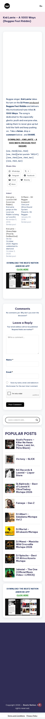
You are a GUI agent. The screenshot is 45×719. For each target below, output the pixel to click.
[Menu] (41, 6)
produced (34, 102)
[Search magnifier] (37, 420)
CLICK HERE (22, 269)
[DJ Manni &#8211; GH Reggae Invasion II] (28, 209)
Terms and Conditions (16, 716)
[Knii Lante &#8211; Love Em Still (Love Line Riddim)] (13, 211)
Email (9, 372)
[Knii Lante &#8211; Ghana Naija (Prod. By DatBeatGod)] (13, 242)
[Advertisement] (22, 65)
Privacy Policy (31, 716)
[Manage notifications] (40, 705)
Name (9, 360)
